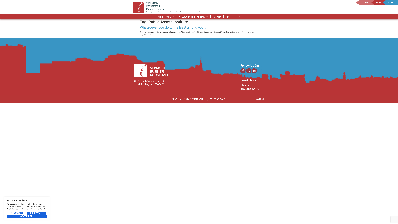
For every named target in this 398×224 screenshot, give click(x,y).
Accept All (27, 216)
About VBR (164, 16)
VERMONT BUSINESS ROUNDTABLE (160, 71)
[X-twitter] (248, 70)
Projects (231, 16)
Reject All (36, 213)
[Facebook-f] (243, 70)
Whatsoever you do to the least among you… (173, 27)
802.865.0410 (249, 88)
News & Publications (192, 16)
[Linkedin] (254, 70)
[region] (27, 208)
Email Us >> (248, 80)
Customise (16, 213)
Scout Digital (259, 99)
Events (217, 16)
